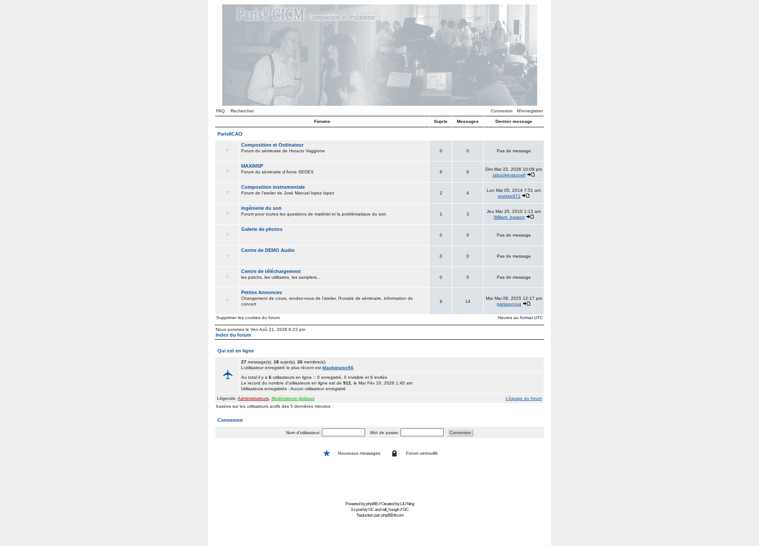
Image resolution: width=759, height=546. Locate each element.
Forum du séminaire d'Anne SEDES (277, 168)
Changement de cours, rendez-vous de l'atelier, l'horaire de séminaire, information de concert (327, 298)
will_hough (390, 509)
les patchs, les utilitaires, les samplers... (281, 274)
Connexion (502, 110)
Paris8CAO (229, 133)
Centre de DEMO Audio (268, 250)
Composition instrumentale (273, 187)
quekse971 (509, 196)
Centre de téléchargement (271, 271)
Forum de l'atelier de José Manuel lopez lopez (287, 189)
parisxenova (509, 304)
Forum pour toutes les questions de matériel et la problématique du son (313, 210)
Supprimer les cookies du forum (248, 317)
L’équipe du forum (524, 398)
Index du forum (233, 335)
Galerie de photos (261, 229)
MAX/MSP (252, 166)
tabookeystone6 (509, 174)
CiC (371, 509)
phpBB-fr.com (392, 515)
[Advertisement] (379, 479)
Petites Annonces (261, 292)
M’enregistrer (530, 110)
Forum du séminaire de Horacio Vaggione (283, 147)
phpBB (372, 503)
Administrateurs (253, 398)
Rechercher (242, 110)
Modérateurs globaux (292, 398)
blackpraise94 (337, 367)
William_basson (509, 217)
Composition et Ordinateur (272, 144)
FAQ (220, 110)
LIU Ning (407, 503)
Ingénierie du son (261, 208)
